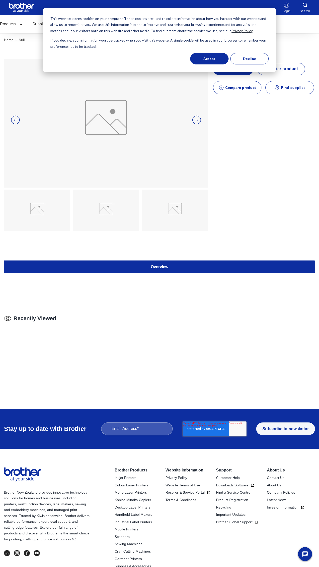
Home (8, 40)
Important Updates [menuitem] (230, 514)
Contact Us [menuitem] (275, 478)
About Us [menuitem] (276, 470)
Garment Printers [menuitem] (128, 559)
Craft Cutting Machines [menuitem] (133, 551)
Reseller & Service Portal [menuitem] (185, 492)
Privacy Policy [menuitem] (176, 478)
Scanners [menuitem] (122, 537)
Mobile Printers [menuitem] (126, 529)
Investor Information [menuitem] (283, 507)
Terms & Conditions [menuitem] (180, 500)
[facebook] (27, 553)
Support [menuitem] (224, 470)
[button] (15, 120)
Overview (159, 267)
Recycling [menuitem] (223, 507)
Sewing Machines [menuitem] (128, 544)
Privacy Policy (242, 31)
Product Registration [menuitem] (232, 500)
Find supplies (293, 88)
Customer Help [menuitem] (228, 478)
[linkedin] (7, 553)
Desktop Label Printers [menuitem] (133, 507)
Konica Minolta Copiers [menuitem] (133, 500)
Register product (281, 69)
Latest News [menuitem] (276, 500)
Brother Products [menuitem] (131, 470)
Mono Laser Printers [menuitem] (131, 492)
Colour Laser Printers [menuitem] (131, 485)
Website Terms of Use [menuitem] (182, 485)
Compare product (240, 88)
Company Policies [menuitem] (281, 492)
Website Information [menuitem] (184, 470)
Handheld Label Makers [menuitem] (133, 514)
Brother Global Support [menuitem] (234, 522)
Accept (209, 58)
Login (287, 11)
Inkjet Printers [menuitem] (125, 478)
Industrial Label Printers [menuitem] (133, 522)
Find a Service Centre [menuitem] (233, 492)
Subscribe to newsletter (285, 429)
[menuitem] (11, 24)
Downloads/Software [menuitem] (232, 485)
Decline (249, 58)
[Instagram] (17, 553)
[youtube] (37, 553)
